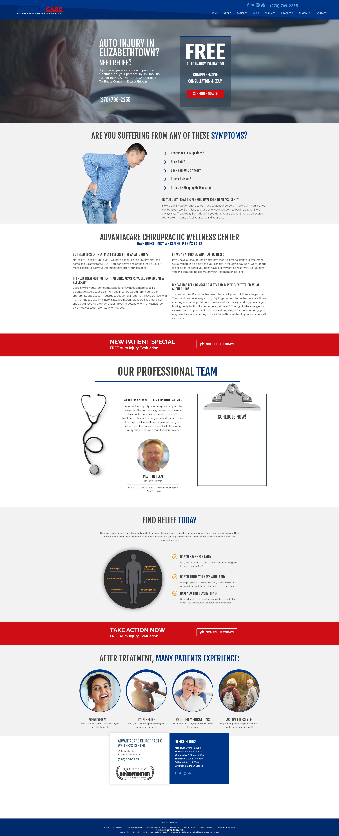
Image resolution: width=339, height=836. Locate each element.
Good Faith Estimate (226, 827)
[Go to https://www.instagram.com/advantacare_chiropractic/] (258, 5)
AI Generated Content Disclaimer (169, 830)
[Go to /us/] (153, 455)
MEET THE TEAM (153, 476)
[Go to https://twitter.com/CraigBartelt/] (253, 5)
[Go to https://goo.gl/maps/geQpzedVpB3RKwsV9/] (263, 5)
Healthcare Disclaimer (156, 827)
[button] (205, 94)
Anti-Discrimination (136, 827)
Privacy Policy (190, 827)
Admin (106, 827)
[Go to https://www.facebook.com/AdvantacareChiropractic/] (247, 5)
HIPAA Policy (175, 827)
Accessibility (118, 827)
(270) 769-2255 (284, 5)
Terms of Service (207, 827)
